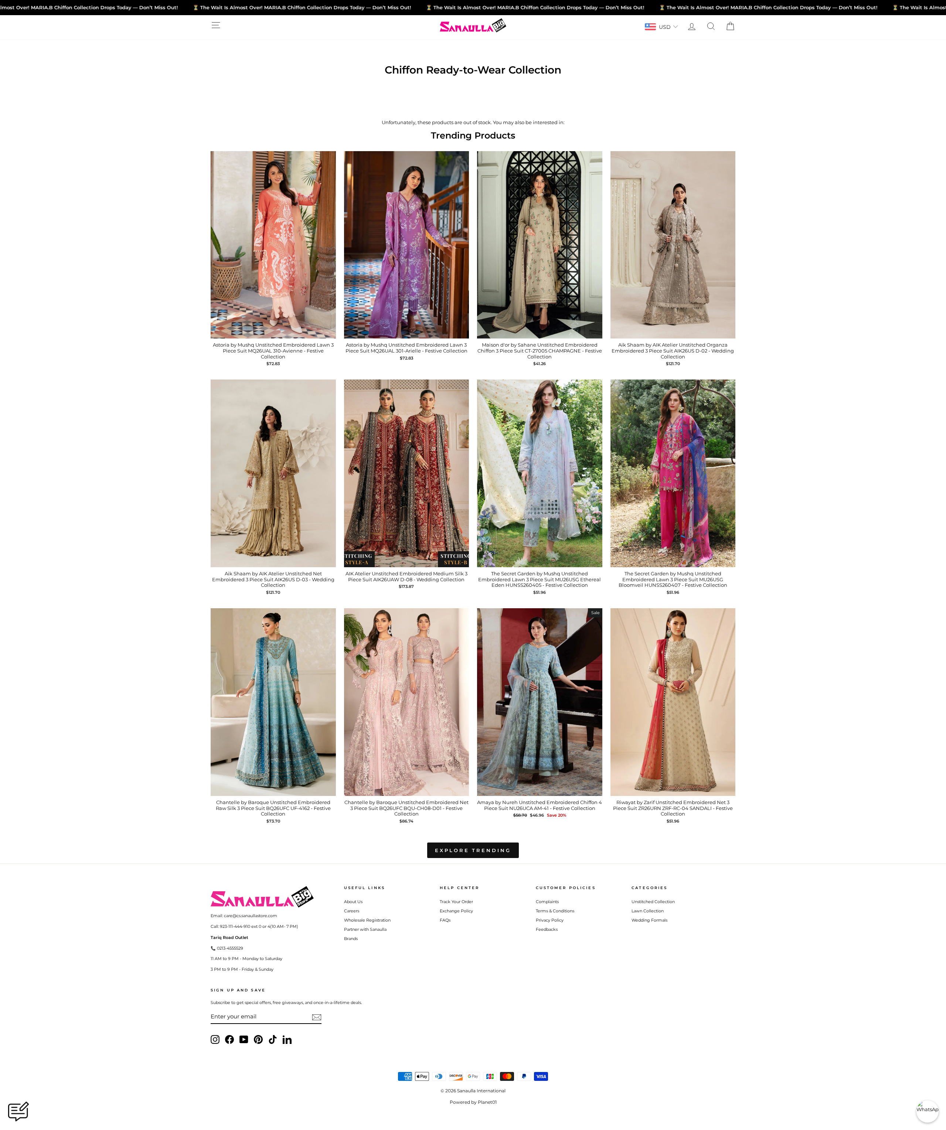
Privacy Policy (550, 920)
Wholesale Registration (367, 920)
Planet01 (487, 1102)
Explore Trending (473, 850)
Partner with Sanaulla (365, 929)
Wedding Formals (649, 920)
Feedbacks (547, 929)
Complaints (547, 901)
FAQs (445, 920)
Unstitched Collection (653, 901)
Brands (351, 938)
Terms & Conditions (555, 910)
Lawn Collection (648, 910)
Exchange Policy (456, 910)
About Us (353, 901)
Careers (351, 910)
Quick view (273, 331)
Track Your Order (456, 901)
